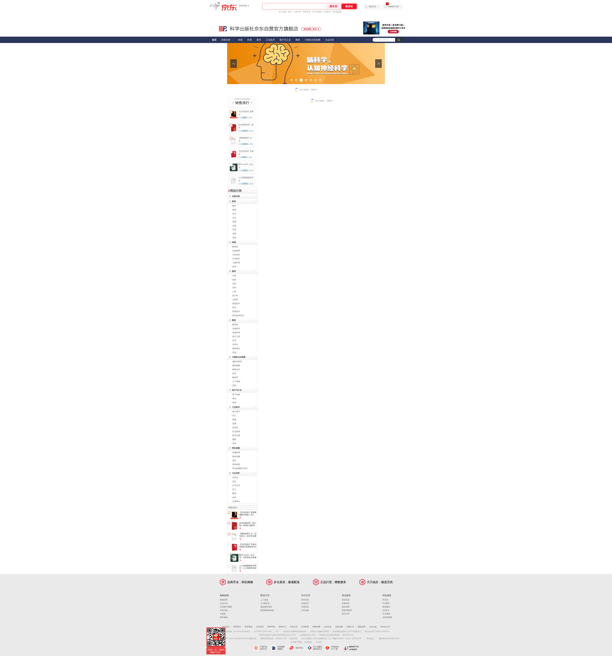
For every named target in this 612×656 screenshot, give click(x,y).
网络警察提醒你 (279, 647)
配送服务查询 (266, 607)
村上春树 (283, 12)
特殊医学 (236, 311)
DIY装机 (386, 603)
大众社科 (329, 40)
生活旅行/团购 (226, 607)
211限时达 (265, 603)
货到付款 (305, 600)
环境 (234, 230)
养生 (234, 460)
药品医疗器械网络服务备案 (294, 631)
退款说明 (346, 607)
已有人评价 (245, 118)
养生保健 (236, 448)
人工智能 (236, 381)
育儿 (234, 489)
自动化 (235, 427)
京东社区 (328, 627)
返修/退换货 (347, 610)
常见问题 (224, 610)
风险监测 (339, 627)
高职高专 (236, 348)
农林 (234, 234)
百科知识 (236, 255)
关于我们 (226, 627)
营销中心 (282, 627)
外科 (234, 288)
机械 (234, 419)
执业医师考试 (238, 315)
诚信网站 (297, 647)
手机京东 (294, 627)
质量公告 (350, 627)
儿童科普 (236, 263)
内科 (234, 284)
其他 (234, 238)
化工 (234, 415)
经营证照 (293, 638)
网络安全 (236, 369)
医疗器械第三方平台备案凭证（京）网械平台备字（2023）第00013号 (332, 638)
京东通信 (386, 614)
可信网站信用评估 (261, 647)
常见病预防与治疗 (240, 468)
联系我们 (237, 627)
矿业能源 (236, 431)
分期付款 (305, 607)
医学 (259, 40)
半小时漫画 (317, 12)
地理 (234, 222)
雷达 (234, 402)
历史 (234, 481)
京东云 (319, 642)
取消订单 (346, 614)
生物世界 (236, 251)
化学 (234, 214)
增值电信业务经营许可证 (389, 638)
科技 (240, 40)
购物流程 (224, 600)
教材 (297, 40)
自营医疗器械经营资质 (319, 631)
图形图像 (236, 365)
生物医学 (236, 328)
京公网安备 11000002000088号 (236, 631)
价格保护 (346, 603)
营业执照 (370, 638)
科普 (249, 40)
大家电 (223, 614)
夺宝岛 (385, 600)
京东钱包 (308, 642)
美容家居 (236, 464)
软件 (234, 373)
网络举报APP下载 (333, 647)
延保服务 (386, 607)
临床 (234, 280)
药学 (234, 307)
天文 (234, 218)
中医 (234, 276)
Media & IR (385, 627)
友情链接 (305, 627)
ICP (277, 631)
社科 (234, 497)
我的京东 (372, 6)
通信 (234, 398)
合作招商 (260, 627)
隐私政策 (361, 627)
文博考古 (236, 501)
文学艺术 (236, 485)
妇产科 (235, 295)
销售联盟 (316, 627)
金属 (234, 423)
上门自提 (264, 600)
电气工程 (236, 336)
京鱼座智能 (387, 617)
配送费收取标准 (267, 610)
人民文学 (297, 12)
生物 (234, 226)
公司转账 (305, 610)
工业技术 (270, 40)
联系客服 (224, 617)
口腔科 (235, 299)
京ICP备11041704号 (263, 631)
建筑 (234, 439)
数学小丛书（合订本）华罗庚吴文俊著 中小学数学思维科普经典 (247, 559)
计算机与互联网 (312, 40)
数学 (234, 206)
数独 (234, 493)
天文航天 (236, 259)
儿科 (234, 291)
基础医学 (236, 303)
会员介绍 (224, 603)
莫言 (290, 12)
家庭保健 (236, 456)
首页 (214, 40)
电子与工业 (285, 40)
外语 (234, 340)
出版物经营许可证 (307, 635)
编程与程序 (237, 361)
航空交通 (236, 435)
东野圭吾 (306, 12)
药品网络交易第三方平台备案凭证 (347, 631)
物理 (234, 210)
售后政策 (346, 600)
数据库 (235, 377)
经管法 (235, 344)
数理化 (235, 247)
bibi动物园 (336, 12)
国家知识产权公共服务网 (350, 647)
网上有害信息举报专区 (315, 647)
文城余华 (327, 12)
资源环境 (236, 332)
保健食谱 (236, 452)
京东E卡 (386, 610)
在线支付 (305, 603)
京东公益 (373, 627)
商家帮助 (271, 627)
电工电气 (236, 411)
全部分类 (225, 40)
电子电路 (236, 394)
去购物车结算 (393, 6)
